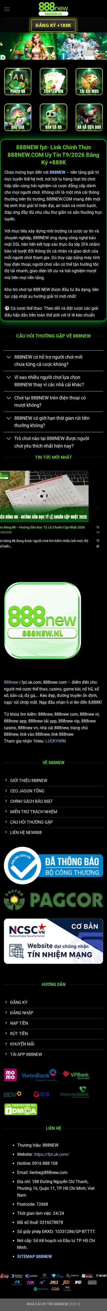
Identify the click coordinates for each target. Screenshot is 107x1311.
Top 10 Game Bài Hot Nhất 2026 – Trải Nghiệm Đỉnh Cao (45, 527)
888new (11, 682)
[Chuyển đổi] (9, 357)
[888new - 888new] (53, 9)
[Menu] (7, 9)
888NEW (57, 172)
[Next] (96, 518)
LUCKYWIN (55, 741)
